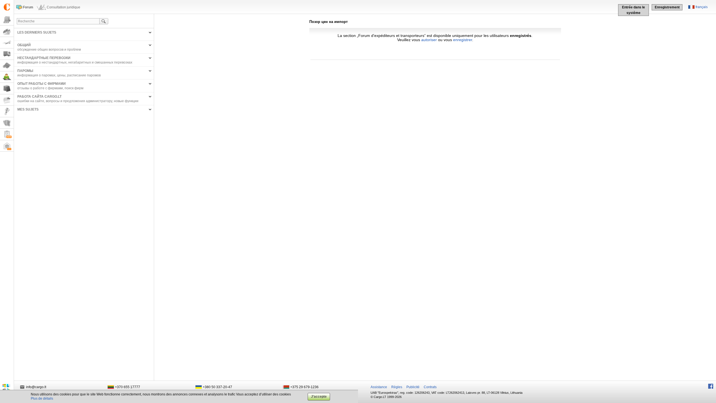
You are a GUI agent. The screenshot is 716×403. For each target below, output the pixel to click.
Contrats (430, 387)
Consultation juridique (63, 7)
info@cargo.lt (36, 387)
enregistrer (462, 40)
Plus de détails (42, 398)
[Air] (7, 42)
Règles (396, 387)
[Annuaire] (7, 88)
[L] (7, 111)
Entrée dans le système (633, 10)
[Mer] (7, 31)
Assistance (379, 387)
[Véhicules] (7, 54)
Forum (28, 7)
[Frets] (7, 19)
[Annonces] (7, 100)
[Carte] (7, 65)
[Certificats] (7, 123)
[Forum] (7, 77)
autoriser (429, 40)
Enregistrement (667, 7)
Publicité (413, 387)
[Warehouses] (7, 146)
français (702, 7)
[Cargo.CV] (7, 134)
